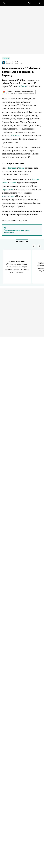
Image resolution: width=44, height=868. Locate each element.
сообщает (22, 86)
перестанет (7, 189)
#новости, (6, 220)
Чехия (21, 168)
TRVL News (14, 135)
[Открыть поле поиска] (29, 2)
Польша (12, 168)
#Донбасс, (14, 220)
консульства (8, 196)
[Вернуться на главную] (4, 2)
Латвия (35, 179)
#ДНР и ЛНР (23, 220)
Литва (5, 182)
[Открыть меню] (39, 2)
